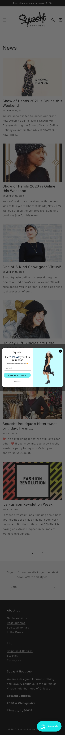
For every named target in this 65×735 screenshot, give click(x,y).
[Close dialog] (60, 351)
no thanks (17, 381)
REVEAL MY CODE (17, 375)
